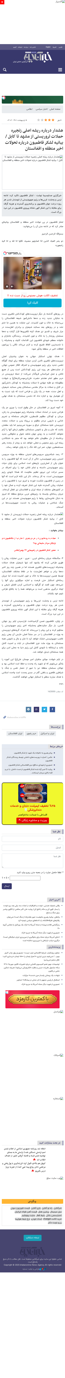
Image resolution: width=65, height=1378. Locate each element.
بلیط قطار (40, 1215)
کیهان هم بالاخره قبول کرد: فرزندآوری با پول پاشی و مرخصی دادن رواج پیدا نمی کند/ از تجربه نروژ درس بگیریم (24, 1167)
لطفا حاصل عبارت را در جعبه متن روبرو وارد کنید (40, 872)
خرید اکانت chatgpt (52, 1219)
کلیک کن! (32, 303)
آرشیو (14, 47)
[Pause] (7, 286)
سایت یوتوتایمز (28, 1215)
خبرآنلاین (32, 57)
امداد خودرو (36, 1219)
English (48, 47)
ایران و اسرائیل (47, 733)
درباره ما (26, 47)
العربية (54, 47)
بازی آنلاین (36, 1208)
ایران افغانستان (15, 733)
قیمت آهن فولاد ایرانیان (26, 1212)
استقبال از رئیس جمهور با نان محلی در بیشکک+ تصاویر (38, 980)
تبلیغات (20, 47)
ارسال (6, 886)
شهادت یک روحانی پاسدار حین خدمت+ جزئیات (41, 975)
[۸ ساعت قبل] (55, 1152)
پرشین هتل (43, 1212)
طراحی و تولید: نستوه (31, 1269)
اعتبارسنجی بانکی (54, 1215)
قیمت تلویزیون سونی (20, 1208)
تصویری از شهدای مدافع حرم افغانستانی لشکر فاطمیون (30, 765)
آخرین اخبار (54, 900)
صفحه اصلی (54, 109)
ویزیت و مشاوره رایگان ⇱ (33, 820)
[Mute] (12, 286)
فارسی (60, 47)
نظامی (29, 109)
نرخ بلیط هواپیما (22, 1219)
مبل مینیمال (56, 1212)
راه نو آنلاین (47, 1208)
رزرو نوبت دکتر (55, 1223)
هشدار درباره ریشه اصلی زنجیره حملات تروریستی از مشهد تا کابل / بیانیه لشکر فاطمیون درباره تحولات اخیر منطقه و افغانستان (34, 139)
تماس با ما (33, 47)
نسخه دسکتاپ (32, 1238)
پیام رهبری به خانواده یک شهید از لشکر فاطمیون (33, 753)
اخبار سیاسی (41, 109)
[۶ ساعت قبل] (55, 1167)
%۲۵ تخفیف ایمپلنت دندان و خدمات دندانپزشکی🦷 (32, 808)
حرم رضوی (31, 733)
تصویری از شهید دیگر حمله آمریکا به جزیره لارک (40, 932)
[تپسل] (3, 97)
